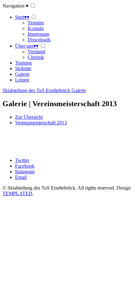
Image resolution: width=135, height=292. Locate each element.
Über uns (26, 46)
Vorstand (36, 51)
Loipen (22, 79)
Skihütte (23, 68)
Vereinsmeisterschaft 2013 (41, 122)
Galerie (22, 74)
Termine (36, 22)
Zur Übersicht (29, 117)
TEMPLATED (17, 193)
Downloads (39, 39)
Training (23, 62)
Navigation (15, 5)
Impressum (38, 34)
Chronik (36, 57)
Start (22, 17)
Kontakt (36, 28)
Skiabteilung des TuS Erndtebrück (44, 90)
